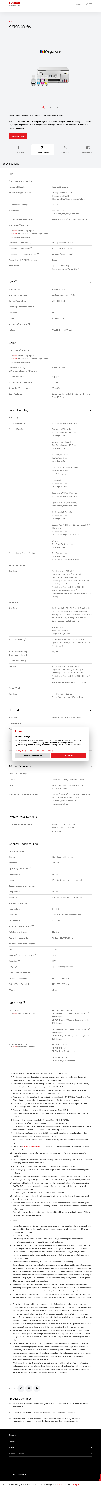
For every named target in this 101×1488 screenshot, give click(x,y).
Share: (12, 1388)
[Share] (20, 1388)
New (11, 21)
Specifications (43, 152)
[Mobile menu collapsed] (90, 3)
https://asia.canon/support (33, 1146)
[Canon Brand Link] (14, 4)
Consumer (79, 4)
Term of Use (62, 1484)
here (15, 230)
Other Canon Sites (19, 1474)
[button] (43, 107)
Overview (20, 152)
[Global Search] (87, 4)
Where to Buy (18, 136)
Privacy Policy (77, 1484)
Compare (65, 152)
